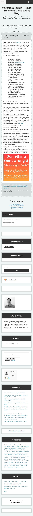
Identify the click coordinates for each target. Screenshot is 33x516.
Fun (10, 451)
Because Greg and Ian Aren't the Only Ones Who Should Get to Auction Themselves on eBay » (17, 27)
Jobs (15, 453)
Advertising (6, 444)
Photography (12, 456)
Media (5, 454)
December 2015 (8, 484)
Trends (21, 465)
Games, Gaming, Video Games (22, 451)
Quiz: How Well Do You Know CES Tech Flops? (15, 421)
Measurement (25, 453)
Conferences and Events (20, 446)
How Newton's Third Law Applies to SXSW (14, 393)
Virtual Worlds (11, 467)
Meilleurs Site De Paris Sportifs (16, 205)
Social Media (13, 186)
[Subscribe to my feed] (5, 279)
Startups (15, 464)
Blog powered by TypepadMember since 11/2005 (16, 501)
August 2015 (24, 486)
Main (15, 25)
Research (15, 457)
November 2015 (17, 484)
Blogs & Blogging (14, 444)
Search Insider (21, 459)
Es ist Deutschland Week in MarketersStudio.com (16, 406)
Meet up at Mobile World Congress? (13, 413)
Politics (17, 456)
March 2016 (7, 481)
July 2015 (6, 488)
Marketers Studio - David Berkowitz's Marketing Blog (16, 10)
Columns (7, 446)
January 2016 (22, 481)
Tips (5, 465)
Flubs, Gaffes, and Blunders (18, 449)
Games (13, 451)
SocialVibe (18, 42)
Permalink (5, 188)
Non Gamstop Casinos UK (16, 204)
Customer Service (21, 448)
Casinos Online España (16, 208)
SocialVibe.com (19, 62)
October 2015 (7, 486)
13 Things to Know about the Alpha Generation (15, 415)
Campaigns (25, 444)
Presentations (22, 456)
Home (2, 2)
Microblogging (11, 454)
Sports (10, 464)
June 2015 (12, 488)
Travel (17, 465)
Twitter (25, 465)
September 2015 (16, 486)
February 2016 (14, 481)
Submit (16, 270)
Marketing (19, 453)
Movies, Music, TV (23, 454)
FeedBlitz (13, 360)
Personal (6, 456)
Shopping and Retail (8, 460)
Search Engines (12, 459)
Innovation (6, 453)
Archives (16, 476)
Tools (8, 465)
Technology (20, 464)
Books (20, 444)
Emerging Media (7, 449)
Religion (10, 457)
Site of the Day (17, 460)
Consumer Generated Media (10, 448)
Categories (16, 440)
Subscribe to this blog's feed (17, 431)
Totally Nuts (12, 465)
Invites (11, 453)
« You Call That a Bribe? (7, 25)
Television (26, 464)
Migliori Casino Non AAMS (16, 207)
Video (5, 467)
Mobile (16, 454)
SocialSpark (20, 123)
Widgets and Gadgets (22, 186)
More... (5, 491)
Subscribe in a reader (11, 279)
